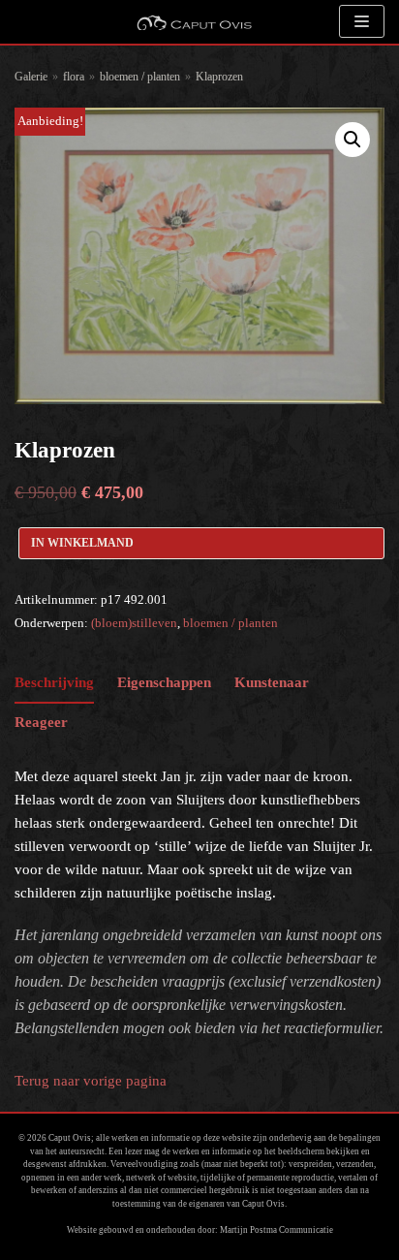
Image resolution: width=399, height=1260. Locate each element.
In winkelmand (82, 543)
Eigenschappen (164, 682)
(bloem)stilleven (134, 623)
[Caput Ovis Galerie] (194, 22)
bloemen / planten (140, 76)
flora (73, 76)
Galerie (31, 76)
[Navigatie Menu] (361, 21)
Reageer (41, 722)
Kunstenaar (271, 682)
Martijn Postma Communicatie (276, 1230)
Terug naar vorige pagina (91, 1080)
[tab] (54, 684)
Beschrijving (54, 682)
